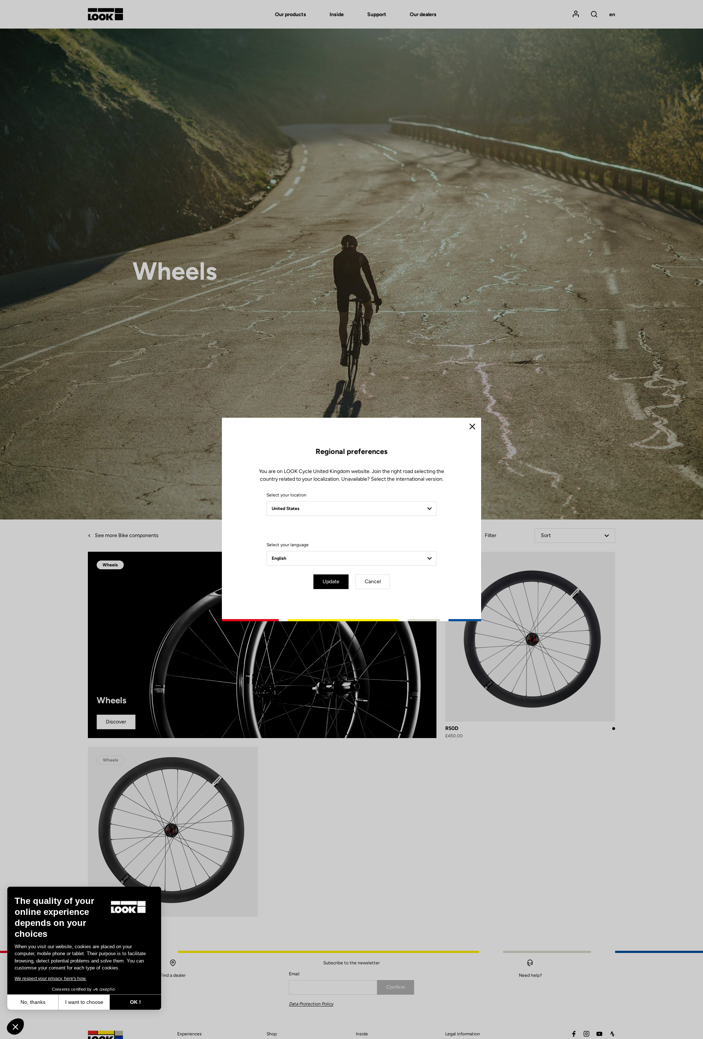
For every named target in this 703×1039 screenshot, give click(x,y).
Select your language (288, 544)
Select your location (286, 495)
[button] (15, 1026)
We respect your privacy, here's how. (50, 978)
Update (331, 581)
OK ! (135, 1002)
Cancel (373, 581)
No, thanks (33, 1002)
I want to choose (84, 1002)
